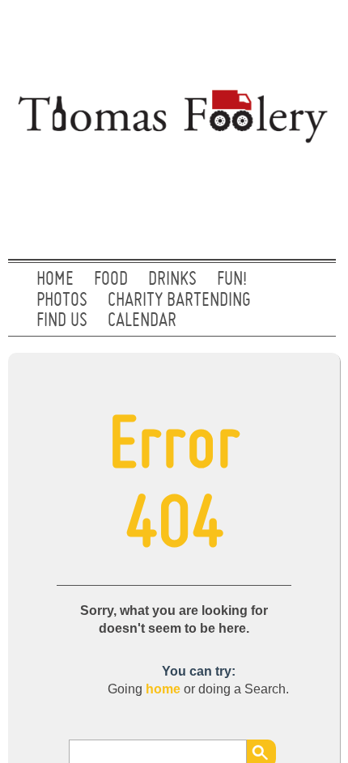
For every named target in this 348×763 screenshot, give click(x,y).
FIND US (61, 321)
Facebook (310, 36)
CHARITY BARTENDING (179, 301)
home (163, 689)
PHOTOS (61, 301)
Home (55, 280)
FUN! (232, 280)
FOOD (111, 280)
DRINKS (172, 280)
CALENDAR (142, 321)
